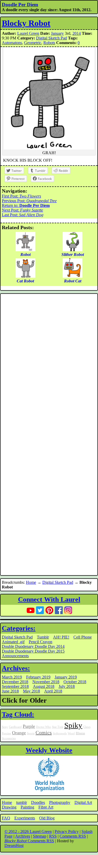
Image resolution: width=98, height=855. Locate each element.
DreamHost (14, 845)
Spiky (73, 725)
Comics (44, 732)
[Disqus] (49, 365)
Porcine (6, 733)
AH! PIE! (61, 637)
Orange (19, 732)
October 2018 (75, 682)
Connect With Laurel (49, 599)
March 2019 (12, 677)
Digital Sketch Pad (51, 38)
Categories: (19, 628)
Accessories (9, 738)
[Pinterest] (49, 610)
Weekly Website (49, 750)
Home (31, 582)
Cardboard (15, 726)
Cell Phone (82, 637)
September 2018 (15, 686)
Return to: (26, 205)
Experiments (24, 818)
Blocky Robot (26, 23)
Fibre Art (45, 807)
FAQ (6, 818)
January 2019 (66, 677)
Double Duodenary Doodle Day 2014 (33, 646)
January (57, 33)
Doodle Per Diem (20, 4)
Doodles (38, 802)
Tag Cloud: (18, 714)
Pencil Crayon (40, 642)
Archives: (16, 668)
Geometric (32, 42)
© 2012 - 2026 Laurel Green (28, 831)
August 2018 (43, 686)
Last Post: (22, 215)
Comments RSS (73, 836)
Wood (71, 733)
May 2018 (31, 691)
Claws (86, 726)
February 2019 (38, 677)
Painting (27, 807)
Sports (30, 733)
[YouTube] (30, 610)
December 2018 (15, 682)
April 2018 (53, 691)
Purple (29, 726)
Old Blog (47, 818)
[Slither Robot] (72, 250)
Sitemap (39, 836)
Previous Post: (29, 201)
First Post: (21, 196)
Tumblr (43, 637)
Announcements (15, 656)
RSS (53, 836)
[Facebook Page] (59, 610)
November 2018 (45, 682)
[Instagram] (68, 610)
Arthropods (60, 733)
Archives (22, 836)
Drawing (9, 807)
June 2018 (10, 691)
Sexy (5, 726)
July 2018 (67, 686)
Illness (80, 733)
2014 (76, 33)
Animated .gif (13, 642)
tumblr (21, 802)
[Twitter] (40, 610)
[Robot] (25, 250)
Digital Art (83, 802)
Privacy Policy (67, 831)
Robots (49, 42)
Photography (59, 802)
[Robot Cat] (72, 276)
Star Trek (57, 726)
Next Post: (22, 210)
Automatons (12, 42)
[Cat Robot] (25, 276)
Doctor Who (43, 726)
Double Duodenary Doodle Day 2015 (33, 651)
